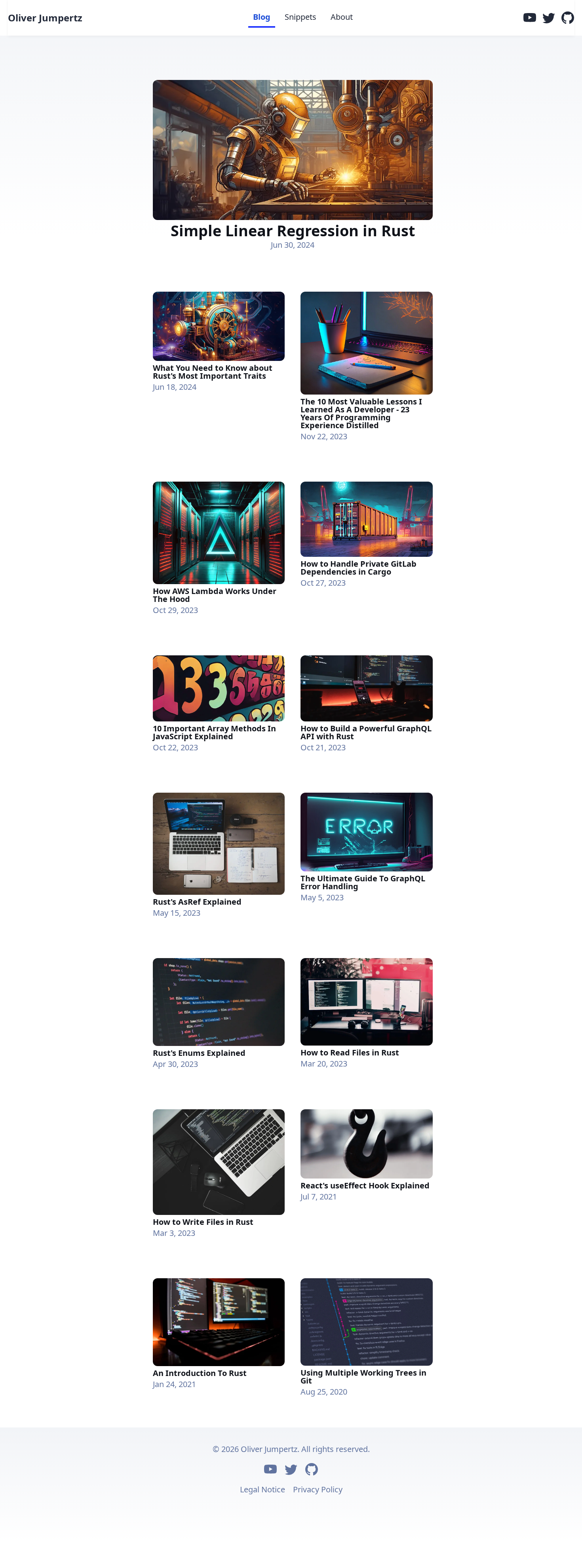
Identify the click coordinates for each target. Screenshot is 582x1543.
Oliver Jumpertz (45, 17)
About (342, 16)
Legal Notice (262, 1489)
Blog (261, 16)
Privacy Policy (317, 1489)
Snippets (300, 16)
